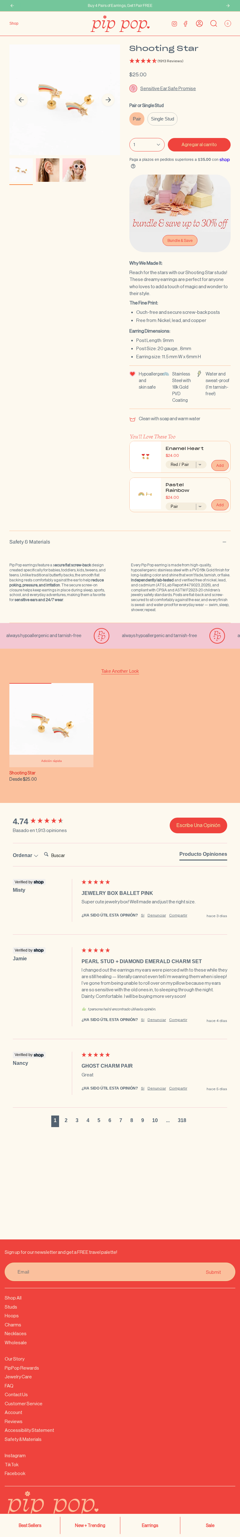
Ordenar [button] (23, 855)
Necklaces (16, 1333)
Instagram (15, 1455)
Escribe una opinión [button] (198, 825)
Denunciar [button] (157, 915)
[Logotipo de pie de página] (67, 1508)
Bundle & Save (180, 240)
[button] (180, 61)
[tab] (203, 855)
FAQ (9, 1385)
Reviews (13, 1421)
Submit (213, 1271)
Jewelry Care (18, 1376)
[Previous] (12, 5)
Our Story (14, 1358)
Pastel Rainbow (177, 488)
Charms (13, 1324)
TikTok (11, 1464)
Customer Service (23, 1403)
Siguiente (108, 100)
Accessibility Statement (29, 1430)
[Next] (228, 5)
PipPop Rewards (22, 1368)
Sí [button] (142, 915)
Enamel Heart (185, 449)
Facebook (15, 1473)
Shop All (13, 1297)
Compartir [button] (178, 915)
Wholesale (16, 1342)
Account (13, 1412)
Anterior (21, 100)
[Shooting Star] (51, 725)
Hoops (12, 1315)
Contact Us (16, 1394)
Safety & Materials (29, 541)
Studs (11, 1307)
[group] (45, 821)
